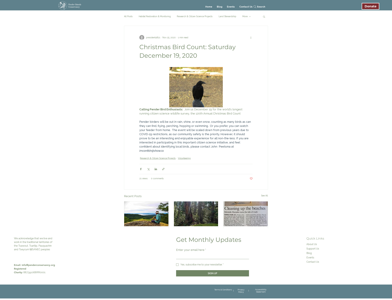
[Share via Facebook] (140, 169)
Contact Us (312, 261)
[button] (264, 16)
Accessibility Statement (260, 290)
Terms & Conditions (223, 290)
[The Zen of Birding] (146, 213)
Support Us (312, 248)
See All (264, 195)
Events (310, 257)
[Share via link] (163, 169)
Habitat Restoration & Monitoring (155, 16)
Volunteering (184, 158)
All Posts (128, 16)
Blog (309, 253)
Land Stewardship (227, 16)
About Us (311, 244)
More (245, 16)
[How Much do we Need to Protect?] (196, 213)
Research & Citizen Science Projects (195, 16)
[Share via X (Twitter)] (148, 169)
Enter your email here (191, 249)
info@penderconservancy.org (38, 265)
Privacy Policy (241, 291)
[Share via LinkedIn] (155, 169)
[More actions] (251, 37)
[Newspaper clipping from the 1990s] (246, 213)
